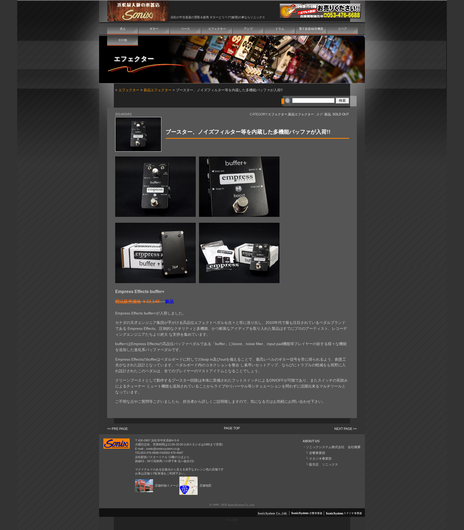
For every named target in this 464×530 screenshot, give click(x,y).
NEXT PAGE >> (345, 429)
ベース (185, 28)
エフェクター (217, 28)
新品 (327, 114)
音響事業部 (317, 453)
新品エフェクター (158, 90)
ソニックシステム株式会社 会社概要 (333, 447)
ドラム (279, 28)
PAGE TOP (232, 428)
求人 (123, 28)
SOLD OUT (340, 114)
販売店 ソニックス (323, 464)
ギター (154, 28)
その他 (122, 40)
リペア (342, 28)
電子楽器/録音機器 (311, 28)
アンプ (248, 28)
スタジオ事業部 (320, 458)
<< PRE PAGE (117, 429)
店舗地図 (205, 485)
